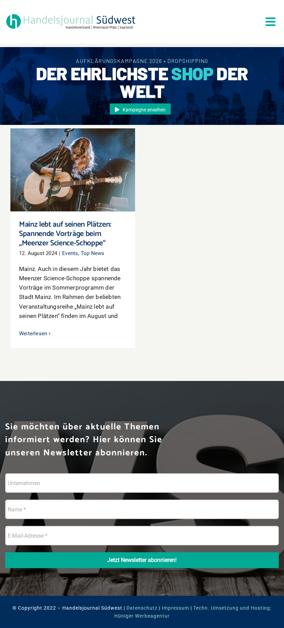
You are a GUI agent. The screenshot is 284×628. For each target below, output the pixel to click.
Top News (93, 253)
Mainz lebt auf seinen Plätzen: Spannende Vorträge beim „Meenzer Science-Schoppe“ (73, 156)
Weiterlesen (33, 333)
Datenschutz (142, 608)
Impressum (175, 608)
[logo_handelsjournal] (70, 14)
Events (70, 253)
